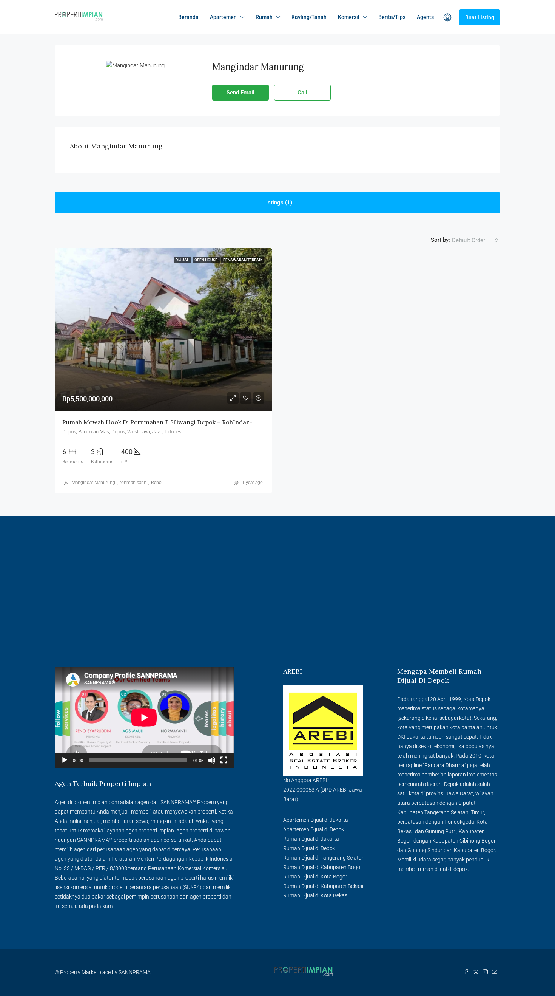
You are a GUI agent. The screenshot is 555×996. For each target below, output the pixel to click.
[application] (144, 717)
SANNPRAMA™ (178, 802)
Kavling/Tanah (309, 17)
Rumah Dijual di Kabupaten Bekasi (323, 886)
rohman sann (133, 482)
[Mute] (212, 760)
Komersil (348, 17)
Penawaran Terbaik (242, 260)
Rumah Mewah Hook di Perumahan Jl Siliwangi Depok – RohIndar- (157, 422)
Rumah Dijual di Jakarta (311, 839)
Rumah (264, 17)
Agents (425, 17)
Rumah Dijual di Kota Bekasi (315, 895)
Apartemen (223, 17)
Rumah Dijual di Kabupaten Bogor (322, 867)
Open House (206, 260)
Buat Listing (479, 17)
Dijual (183, 260)
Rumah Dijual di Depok (309, 848)
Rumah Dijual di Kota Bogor (315, 877)
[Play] (64, 760)
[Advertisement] (277, 610)
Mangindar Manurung (93, 482)
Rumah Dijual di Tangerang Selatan (324, 858)
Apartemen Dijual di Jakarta (315, 820)
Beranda (188, 17)
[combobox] (475, 240)
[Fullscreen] (224, 760)
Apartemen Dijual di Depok (313, 829)
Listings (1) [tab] (277, 202)
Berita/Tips (391, 17)
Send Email (240, 92)
